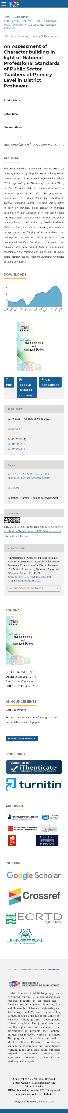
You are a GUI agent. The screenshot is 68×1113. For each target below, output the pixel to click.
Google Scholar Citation (25, 390)
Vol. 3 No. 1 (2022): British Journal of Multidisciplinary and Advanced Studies (32, 24)
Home (8, 17)
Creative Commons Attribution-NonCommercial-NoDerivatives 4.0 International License (33, 531)
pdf (9, 384)
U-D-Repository (50, 382)
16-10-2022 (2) (17, 443)
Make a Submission (22, 738)
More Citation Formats (26, 588)
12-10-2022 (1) (17, 448)
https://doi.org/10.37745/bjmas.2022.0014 (37, 145)
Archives (22, 17)
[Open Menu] (4, 4)
